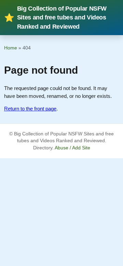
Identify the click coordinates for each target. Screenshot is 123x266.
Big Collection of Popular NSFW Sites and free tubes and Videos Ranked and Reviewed (55, 17)
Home (10, 47)
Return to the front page (30, 109)
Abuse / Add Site (72, 147)
